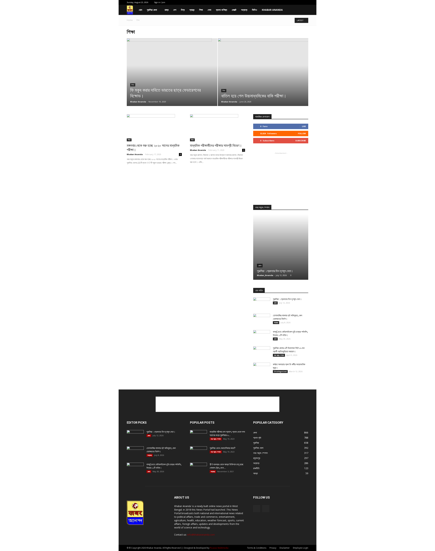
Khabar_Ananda (265, 275)
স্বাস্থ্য (191, 9)
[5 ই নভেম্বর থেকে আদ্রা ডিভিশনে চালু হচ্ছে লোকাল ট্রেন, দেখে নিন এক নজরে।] (198, 469)
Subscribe (300, 140)
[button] (304, 10)
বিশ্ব (183, 9)
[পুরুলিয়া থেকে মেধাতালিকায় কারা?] (198, 452)
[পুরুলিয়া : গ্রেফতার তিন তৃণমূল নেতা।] (280, 247)
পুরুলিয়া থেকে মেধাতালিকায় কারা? (222, 448)
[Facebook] (300, 2)
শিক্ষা (201, 9)
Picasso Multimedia (219, 547)
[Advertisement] (280, 176)
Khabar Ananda (272, 9)
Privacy (272, 547)
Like (304, 126)
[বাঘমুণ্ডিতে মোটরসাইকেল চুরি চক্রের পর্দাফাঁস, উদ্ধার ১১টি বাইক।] (261, 336)
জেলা (259, 265)
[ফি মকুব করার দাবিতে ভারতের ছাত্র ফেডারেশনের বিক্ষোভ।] (172, 60)
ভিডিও (254, 9)
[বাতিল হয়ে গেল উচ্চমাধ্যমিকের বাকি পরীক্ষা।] (263, 66)
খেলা (209, 9)
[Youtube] (305, 2)
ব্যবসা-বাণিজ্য (221, 9)
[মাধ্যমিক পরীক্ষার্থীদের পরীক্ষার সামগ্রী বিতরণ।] (217, 127)
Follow (302, 133)
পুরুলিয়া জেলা (152, 9)
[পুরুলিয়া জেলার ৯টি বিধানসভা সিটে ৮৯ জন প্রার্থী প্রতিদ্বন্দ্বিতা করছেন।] (261, 352)
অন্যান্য (244, 9)
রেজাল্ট (234, 9)
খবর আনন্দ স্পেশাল (279, 355)
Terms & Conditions (256, 547)
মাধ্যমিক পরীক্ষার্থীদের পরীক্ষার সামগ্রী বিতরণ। (216, 146)
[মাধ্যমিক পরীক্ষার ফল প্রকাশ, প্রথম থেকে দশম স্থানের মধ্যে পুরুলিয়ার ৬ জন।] (198, 436)
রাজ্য (167, 9)
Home (130, 20)
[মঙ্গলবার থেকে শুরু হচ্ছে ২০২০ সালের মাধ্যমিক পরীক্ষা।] (154, 127)
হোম (140, 9)
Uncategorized (280, 371)
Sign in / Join (159, 2)
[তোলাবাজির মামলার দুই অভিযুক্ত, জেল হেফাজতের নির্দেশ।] (261, 320)
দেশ (174, 9)
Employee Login (300, 547)
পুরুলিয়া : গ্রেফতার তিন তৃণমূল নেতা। (275, 271)
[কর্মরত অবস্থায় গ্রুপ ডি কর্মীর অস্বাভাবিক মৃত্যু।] (261, 369)
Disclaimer (285, 547)
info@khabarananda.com (201, 534)
